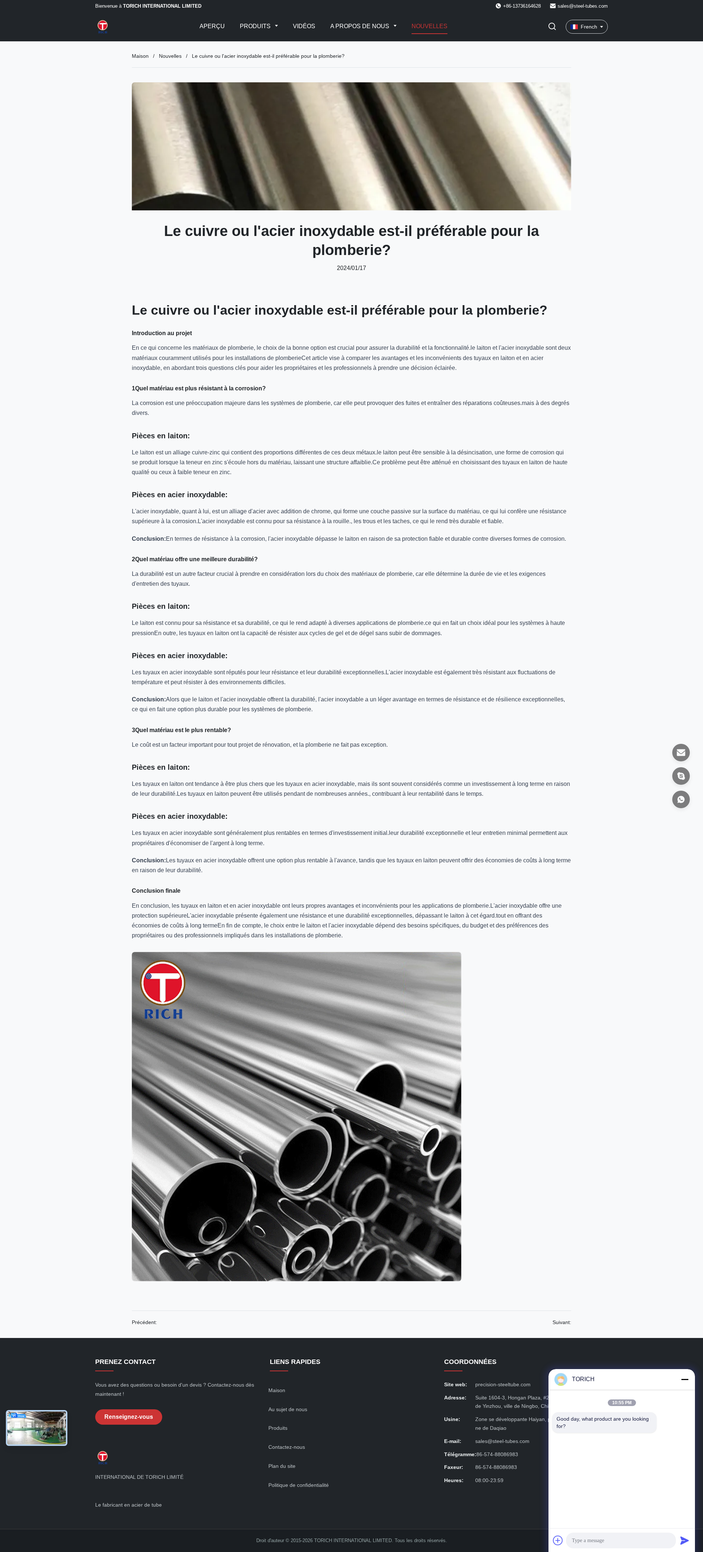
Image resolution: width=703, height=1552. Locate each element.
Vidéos (304, 26)
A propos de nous (360, 26)
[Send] (685, 1540)
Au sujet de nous (287, 1409)
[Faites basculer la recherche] (552, 27)
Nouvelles (429, 26)
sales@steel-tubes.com (583, 6)
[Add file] (558, 1540)
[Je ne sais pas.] (681, 799)
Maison (140, 56)
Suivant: (562, 1322)
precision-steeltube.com (503, 1384)
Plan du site (281, 1466)
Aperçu (212, 26)
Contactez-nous (286, 1447)
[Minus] (684, 1379)
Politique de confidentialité (298, 1485)
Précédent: (144, 1322)
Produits (256, 26)
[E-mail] (681, 752)
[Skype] (681, 776)
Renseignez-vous (128, 1417)
